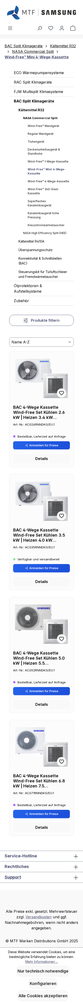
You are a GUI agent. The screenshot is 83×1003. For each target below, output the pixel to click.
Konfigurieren (43, 983)
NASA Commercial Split (40, 118)
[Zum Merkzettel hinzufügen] (61, 393)
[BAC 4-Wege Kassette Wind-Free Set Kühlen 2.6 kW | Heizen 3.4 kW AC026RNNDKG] (41, 378)
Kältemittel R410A (31, 241)
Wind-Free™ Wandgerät (43, 126)
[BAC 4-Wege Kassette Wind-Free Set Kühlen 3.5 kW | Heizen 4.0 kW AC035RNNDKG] (41, 501)
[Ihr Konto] (61, 28)
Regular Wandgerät (40, 133)
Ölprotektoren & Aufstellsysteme (28, 288)
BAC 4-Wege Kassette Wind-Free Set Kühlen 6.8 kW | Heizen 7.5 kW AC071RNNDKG (39, 781)
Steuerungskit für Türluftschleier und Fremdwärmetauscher (42, 274)
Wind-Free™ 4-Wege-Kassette (48, 181)
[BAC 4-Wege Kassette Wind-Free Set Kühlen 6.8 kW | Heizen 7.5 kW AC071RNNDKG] (41, 747)
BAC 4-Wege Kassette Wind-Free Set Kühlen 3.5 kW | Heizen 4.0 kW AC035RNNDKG (39, 535)
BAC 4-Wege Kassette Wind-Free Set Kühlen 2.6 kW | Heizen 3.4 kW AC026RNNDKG (39, 412)
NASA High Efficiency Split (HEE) (44, 233)
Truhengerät (36, 141)
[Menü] (10, 28)
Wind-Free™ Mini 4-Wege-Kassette (46, 171)
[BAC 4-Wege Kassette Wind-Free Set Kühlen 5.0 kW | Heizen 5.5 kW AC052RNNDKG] (41, 624)
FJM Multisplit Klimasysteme (38, 91)
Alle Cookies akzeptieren (42, 995)
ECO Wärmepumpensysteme (39, 72)
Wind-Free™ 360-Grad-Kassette (43, 191)
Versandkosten (39, 917)
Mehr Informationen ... (41, 962)
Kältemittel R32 (31, 110)
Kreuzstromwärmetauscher (46, 225)
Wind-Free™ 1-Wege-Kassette (48, 161)
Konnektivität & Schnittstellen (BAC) (40, 260)
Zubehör (21, 300)
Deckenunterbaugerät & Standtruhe (44, 151)
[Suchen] (39, 28)
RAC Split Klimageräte (33, 82)
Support (13, 877)
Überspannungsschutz (35, 250)
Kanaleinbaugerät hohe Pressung (43, 215)
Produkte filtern (44, 320)
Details (41, 458)
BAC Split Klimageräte (34, 101)
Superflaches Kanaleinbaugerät (39, 203)
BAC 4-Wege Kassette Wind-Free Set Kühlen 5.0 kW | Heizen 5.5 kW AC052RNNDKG (39, 658)
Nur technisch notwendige (43, 971)
